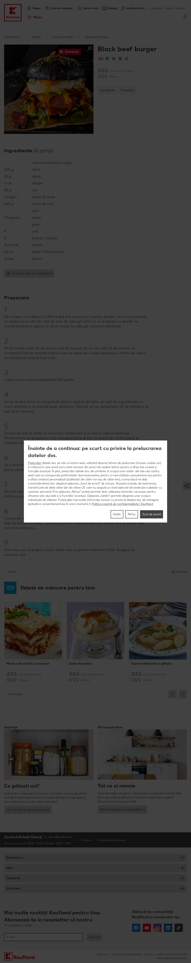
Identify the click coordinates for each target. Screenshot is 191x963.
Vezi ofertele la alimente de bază (28, 809)
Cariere (169, 8)
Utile (9, 868)
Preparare (127, 90)
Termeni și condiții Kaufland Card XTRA (165, 954)
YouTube (147, 928)
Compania (157, 8)
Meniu (37, 17)
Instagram (157, 928)
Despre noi (103, 954)
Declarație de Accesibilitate (172, 958)
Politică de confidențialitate (127, 954)
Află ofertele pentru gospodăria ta (122, 809)
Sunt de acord (151, 514)
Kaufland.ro (11, 37)
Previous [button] (172, 694)
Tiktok (179, 928)
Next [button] (183, 694)
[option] (33, 644)
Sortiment (13, 888)
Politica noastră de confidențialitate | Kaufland (122, 504)
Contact (180, 8)
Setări (117, 514)
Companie (13, 878)
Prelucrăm (34, 463)
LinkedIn (168, 928)
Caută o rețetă (63, 37)
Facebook (136, 928)
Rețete (36, 37)
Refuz (132, 514)
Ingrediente (107, 90)
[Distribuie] (101, 59)
